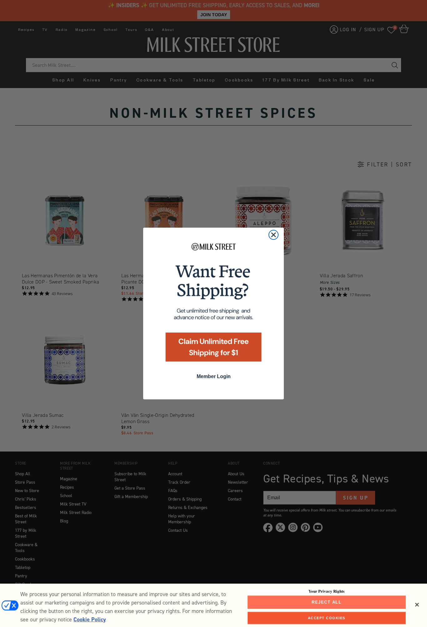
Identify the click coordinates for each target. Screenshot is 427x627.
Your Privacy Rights (326, 591)
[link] (213, 304)
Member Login (214, 376)
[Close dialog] (273, 234)
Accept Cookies (326, 618)
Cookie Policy (89, 619)
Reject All (326, 602)
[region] (213, 605)
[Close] (417, 605)
